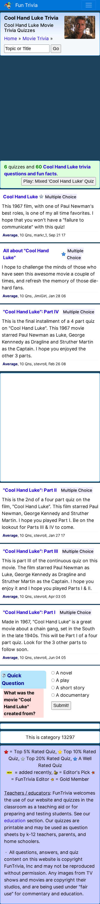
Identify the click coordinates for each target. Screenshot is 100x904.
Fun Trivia (25, 5)
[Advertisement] (50, 108)
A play (62, 680)
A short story (70, 687)
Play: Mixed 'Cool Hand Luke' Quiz (58, 181)
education (15, 820)
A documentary (72, 695)
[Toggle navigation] (89, 5)
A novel (64, 673)
